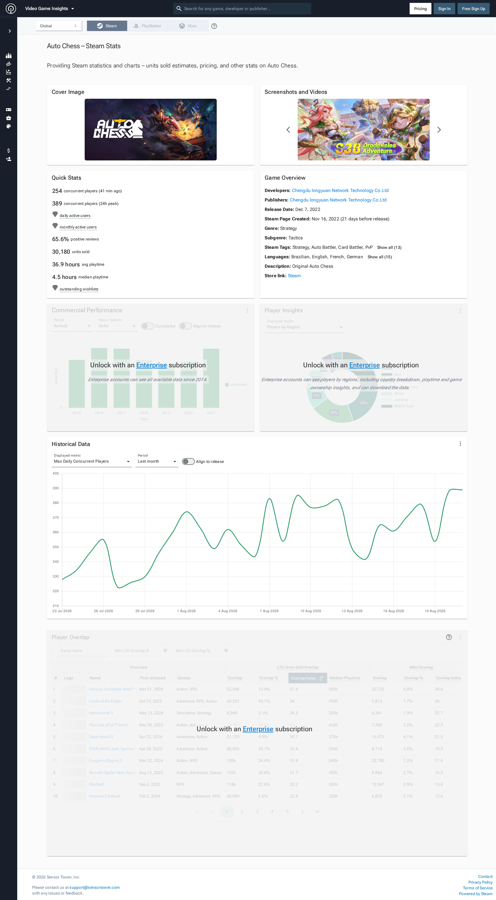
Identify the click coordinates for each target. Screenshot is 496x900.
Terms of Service (478, 888)
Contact (485, 876)
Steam (294, 275)
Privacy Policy (480, 882)
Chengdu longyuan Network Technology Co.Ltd (340, 190)
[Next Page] (439, 130)
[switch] (188, 461)
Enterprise (151, 365)
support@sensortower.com (94, 887)
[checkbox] (107, 25)
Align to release (210, 461)
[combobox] (246, 8)
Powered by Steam (476, 893)
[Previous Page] (288, 130)
